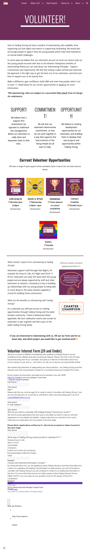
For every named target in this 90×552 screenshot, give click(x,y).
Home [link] (24, 3)
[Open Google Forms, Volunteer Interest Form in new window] (79, 351)
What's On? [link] (35, 3)
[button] (87, 3)
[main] (45, 20)
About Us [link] (65, 3)
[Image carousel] (71, 285)
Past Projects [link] (51, 3)
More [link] (78, 3)
